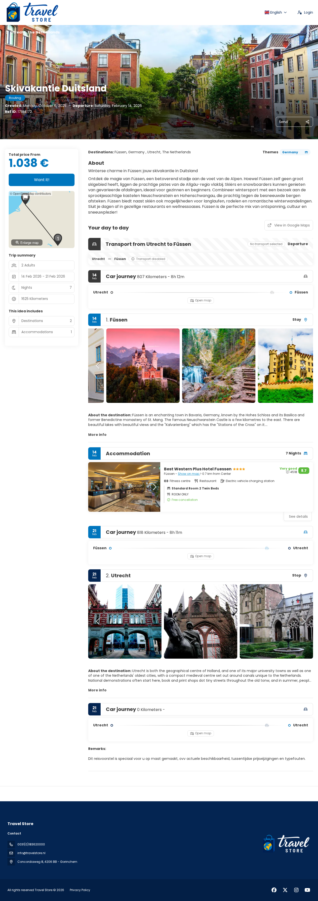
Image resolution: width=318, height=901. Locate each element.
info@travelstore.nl (31, 853)
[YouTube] (307, 890)
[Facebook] (274, 890)
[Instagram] (296, 890)
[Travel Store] (285, 844)
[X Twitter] (285, 890)
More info (97, 434)
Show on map (189, 474)
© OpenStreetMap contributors (30, 193)
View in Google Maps (292, 225)
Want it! (41, 180)
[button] (98, 366)
